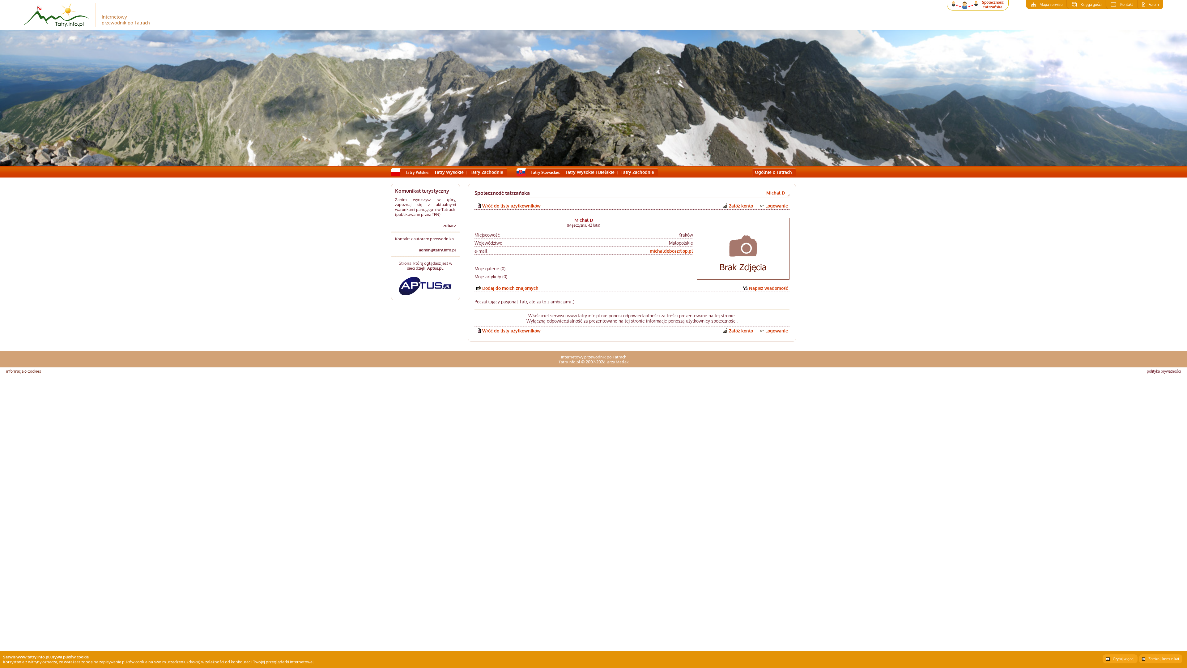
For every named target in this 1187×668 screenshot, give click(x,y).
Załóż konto (741, 205)
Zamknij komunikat (1163, 659)
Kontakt (1126, 4)
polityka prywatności (1164, 371)
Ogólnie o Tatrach (773, 172)
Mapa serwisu (1051, 4)
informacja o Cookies (23, 371)
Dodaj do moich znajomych (510, 288)
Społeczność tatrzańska (993, 4)
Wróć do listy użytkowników (511, 205)
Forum (1153, 4)
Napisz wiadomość (768, 288)
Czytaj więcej (1123, 659)
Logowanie (776, 205)
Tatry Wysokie (449, 172)
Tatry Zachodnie (486, 172)
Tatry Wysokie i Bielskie (590, 172)
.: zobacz (448, 225)
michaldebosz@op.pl (671, 251)
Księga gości (1091, 4)
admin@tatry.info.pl (437, 249)
